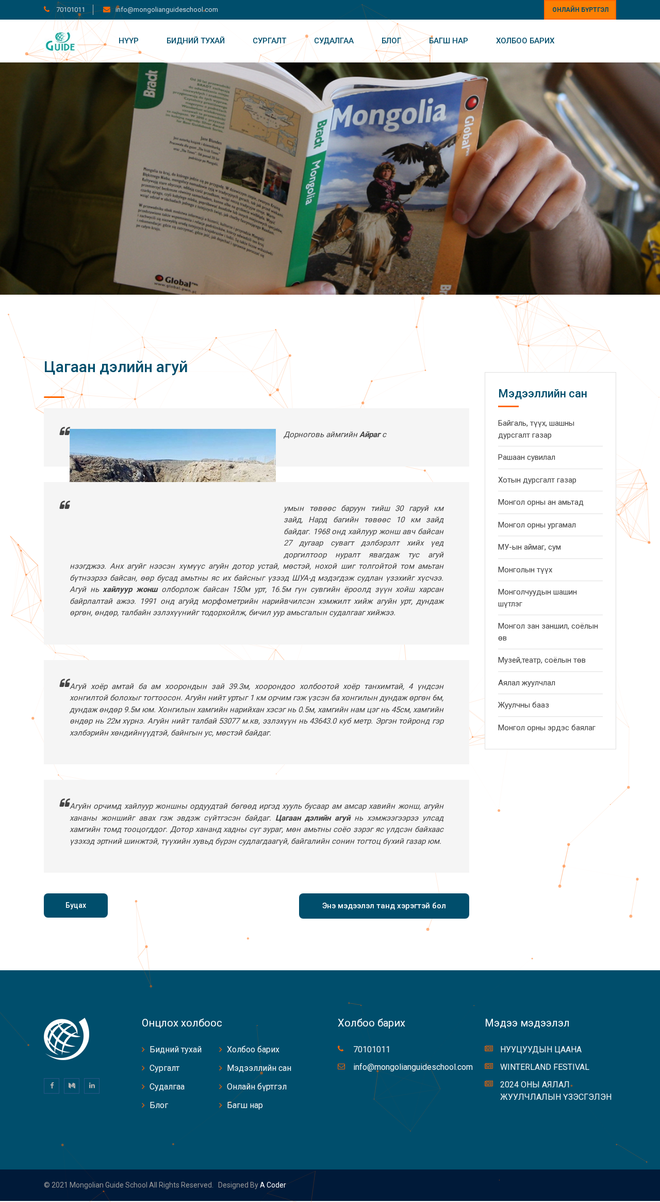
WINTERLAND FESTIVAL (544, 1067)
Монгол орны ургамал (537, 525)
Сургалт (269, 40)
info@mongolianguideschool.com (167, 9)
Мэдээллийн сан (259, 1068)
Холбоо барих (525, 40)
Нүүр (129, 40)
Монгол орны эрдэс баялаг (547, 727)
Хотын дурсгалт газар (537, 480)
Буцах (75, 905)
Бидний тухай (196, 40)
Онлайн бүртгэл (580, 9)
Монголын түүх (525, 569)
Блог (391, 40)
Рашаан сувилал (526, 457)
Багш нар (448, 40)
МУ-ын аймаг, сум (529, 547)
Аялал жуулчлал (526, 682)
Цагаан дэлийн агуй (116, 367)
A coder (272, 1185)
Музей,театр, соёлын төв (542, 660)
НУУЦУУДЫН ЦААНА (541, 1049)
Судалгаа (334, 40)
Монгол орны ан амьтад (541, 502)
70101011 (70, 9)
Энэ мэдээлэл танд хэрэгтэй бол (384, 905)
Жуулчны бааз (523, 705)
